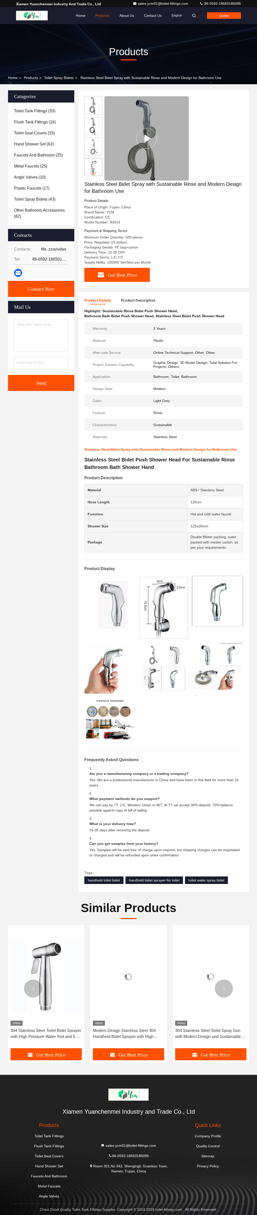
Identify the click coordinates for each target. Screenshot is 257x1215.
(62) (34, 144)
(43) (34, 199)
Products (102, 16)
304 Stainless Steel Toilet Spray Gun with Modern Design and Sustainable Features (208, 1034)
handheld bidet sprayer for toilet (154, 880)
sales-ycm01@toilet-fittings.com (163, 4)
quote (224, 16)
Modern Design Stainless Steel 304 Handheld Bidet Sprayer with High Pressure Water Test (124, 1034)
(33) (34, 111)
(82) (39, 213)
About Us (126, 16)
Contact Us (153, 16)
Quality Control (208, 1146)
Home (80, 16)
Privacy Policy (208, 1166)
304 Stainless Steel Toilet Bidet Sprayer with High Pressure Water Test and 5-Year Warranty (46, 1034)
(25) (38, 155)
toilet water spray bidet (206, 880)
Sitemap (207, 1156)
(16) (35, 122)
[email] (18, 273)
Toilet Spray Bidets (59, 78)
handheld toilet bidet (104, 880)
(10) (30, 177)
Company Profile (208, 1136)
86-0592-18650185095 (222, 4)
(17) (31, 188)
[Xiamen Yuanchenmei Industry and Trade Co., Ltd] (32, 16)
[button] (93, 174)
